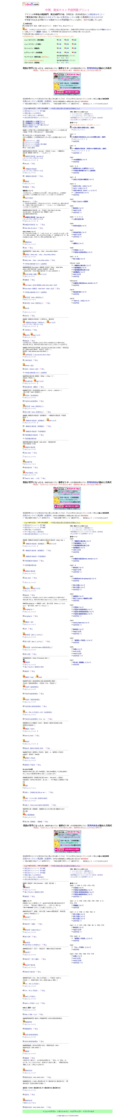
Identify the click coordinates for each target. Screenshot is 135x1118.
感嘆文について (78, 243)
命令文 (27, 308)
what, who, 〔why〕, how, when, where (37, 260)
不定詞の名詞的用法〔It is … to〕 (35, 719)
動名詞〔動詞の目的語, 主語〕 (34, 748)
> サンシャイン (63, 1111)
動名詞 (27, 335)
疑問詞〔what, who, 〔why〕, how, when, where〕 (41, 254)
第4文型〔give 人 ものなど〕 (34, 635)
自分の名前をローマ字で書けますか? (37, 125)
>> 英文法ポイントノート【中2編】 (34, 527)
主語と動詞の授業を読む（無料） (84, 127)
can (26, 248)
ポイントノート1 (30, 160)
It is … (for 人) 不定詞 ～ (32, 984)
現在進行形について (80, 232)
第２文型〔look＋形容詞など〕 (35, 412)
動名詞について (78, 208)
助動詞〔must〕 (30, 729)
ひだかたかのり (94, 17)
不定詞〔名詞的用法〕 (32, 395)
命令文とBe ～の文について (82, 186)
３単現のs (28, 330)
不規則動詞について (80, 268)
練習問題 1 (76, 153)
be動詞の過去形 (30, 447)
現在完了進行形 (30, 965)
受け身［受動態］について (82, 662)
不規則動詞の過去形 (31, 435)
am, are (27, 164)
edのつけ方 (52, 420)
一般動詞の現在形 (31, 169)
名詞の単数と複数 (31, 274)
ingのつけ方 (36, 335)
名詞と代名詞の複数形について (83, 179)
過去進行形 (28, 462)
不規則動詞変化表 (30, 438)
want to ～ (28, 201)
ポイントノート (29, 183)
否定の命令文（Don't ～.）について (85, 190)
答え (49, 135)
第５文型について (79, 587)
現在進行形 (28, 381)
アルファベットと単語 (32, 142)
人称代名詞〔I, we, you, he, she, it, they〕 (38, 355)
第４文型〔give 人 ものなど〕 (34, 641)
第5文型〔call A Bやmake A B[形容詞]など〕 (39, 647)
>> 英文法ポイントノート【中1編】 (34, 111)
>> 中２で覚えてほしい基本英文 (33, 532)
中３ (67, 58)
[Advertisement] (95, 51)
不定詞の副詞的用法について (82, 614)
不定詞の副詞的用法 (31, 694)
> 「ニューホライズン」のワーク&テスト (82, 116)
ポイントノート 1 (79, 130)
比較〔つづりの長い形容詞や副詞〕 (36, 798)
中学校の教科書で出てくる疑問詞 (36, 264)
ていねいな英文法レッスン (60, 17)
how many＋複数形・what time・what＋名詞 (39, 288)
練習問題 (76, 141)
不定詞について (78, 250)
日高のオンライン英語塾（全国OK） (38, 101)
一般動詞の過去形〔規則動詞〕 (35, 420)
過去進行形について (80, 292)
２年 (67, 40)
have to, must (29, 736)
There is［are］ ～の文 (32, 478)
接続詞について (78, 596)
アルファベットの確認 (32, 146)
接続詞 (27, 662)
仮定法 (27, 1094)
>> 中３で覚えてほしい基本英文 (33, 877)
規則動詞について (79, 272)
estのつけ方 (77, 653)
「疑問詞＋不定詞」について (82, 640)
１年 (59, 40)
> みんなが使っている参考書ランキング (81, 119)
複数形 (27, 181)
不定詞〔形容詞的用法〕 (33, 699)
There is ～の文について (81, 301)
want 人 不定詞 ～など (32, 1003)
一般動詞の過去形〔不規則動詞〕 (36, 431)
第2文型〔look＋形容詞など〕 (35, 297)
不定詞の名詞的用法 (31, 401)
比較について (77, 649)
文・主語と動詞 (30, 148)
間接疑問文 (28, 1022)
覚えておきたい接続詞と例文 (34, 667)
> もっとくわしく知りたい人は (33, 158)
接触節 (27, 1051)
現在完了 (28, 917)
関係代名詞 (28, 1070)
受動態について (78, 905)
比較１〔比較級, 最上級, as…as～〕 (36, 792)
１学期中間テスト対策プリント (35, 121)
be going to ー (29, 609)
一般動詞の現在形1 (31, 176)
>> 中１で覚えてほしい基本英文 (33, 115)
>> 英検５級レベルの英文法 (32, 113)
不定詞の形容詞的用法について (83, 612)
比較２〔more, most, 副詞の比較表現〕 (37, 805)
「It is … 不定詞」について (82, 947)
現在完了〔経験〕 (30, 924)
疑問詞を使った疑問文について (83, 168)
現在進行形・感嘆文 (31, 387)
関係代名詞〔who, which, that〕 (35, 1077)
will (26, 629)
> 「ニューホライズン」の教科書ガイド (81, 114)
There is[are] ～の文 (31, 473)
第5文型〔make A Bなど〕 (33, 930)
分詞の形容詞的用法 (31, 1035)
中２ (62, 58)
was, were (28, 453)
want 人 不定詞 (30, 996)
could (40, 677)
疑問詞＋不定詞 (30, 758)
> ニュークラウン (49, 1111)
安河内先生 (92, 68)
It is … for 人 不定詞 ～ (32, 990)
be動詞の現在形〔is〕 (32, 225)
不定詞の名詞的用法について (82, 252)
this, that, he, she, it (31, 228)
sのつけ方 (43, 274)
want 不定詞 (29, 198)
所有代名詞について (80, 226)
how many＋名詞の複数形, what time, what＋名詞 (41, 285)
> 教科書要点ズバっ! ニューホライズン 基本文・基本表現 (86, 117)
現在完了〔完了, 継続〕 (32, 959)
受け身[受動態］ (30, 815)
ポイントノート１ (30, 299)
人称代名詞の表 (78, 219)
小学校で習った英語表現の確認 (35, 135)
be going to (28, 616)
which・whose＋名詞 (31, 369)
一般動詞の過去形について (82, 265)
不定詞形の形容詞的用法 (33, 706)
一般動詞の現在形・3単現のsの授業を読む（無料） (90, 148)
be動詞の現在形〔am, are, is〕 (34, 156)
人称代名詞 (28, 360)
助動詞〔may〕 (30, 677)
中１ (58, 58)
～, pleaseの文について (81, 193)
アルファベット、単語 (32, 140)
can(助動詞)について (80, 159)
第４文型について (79, 585)
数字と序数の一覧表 (31, 127)
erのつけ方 (77, 651)
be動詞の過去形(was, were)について (85, 283)
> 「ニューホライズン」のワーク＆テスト (82, 530)
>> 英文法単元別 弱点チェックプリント (35, 117)
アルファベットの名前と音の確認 (36, 144)
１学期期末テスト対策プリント (35, 123)
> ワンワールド (88, 1111)
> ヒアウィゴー (75, 1111)
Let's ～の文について (80, 188)
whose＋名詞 (29, 365)
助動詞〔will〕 (29, 622)
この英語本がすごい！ (95, 14)
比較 (26, 786)
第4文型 (27, 942)
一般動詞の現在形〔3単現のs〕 (35, 322)
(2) (88, 270)
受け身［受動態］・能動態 (33, 822)
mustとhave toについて (81, 623)
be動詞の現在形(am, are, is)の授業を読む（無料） (90, 137)
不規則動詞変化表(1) (80, 270)
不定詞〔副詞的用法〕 (32, 687)
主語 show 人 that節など (33, 945)
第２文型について (79, 259)
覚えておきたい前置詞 (80, 201)
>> (65, 108)
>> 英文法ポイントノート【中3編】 (34, 873)
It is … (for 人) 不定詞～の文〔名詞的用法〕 (39, 712)
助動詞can (28, 242)
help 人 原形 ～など (31, 1014)
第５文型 (27, 654)
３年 (74, 40)
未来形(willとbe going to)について (84, 578)
